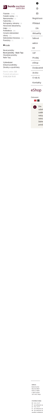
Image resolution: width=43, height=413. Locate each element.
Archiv (35, 73)
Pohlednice (7, 30)
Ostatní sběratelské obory (11, 34)
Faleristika (7, 21)
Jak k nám (34, 394)
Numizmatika (8, 18)
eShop (35, 63)
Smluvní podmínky (10, 64)
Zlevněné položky (10, 55)
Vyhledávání (7, 62)
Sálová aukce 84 (35, 43)
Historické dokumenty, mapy (12, 27)
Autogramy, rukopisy (11, 23)
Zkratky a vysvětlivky (11, 67)
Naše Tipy (7, 57)
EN (37, 28)
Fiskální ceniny (8, 16)
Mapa (39, 394)
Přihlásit (36, 23)
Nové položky (8, 50)
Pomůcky (6, 40)
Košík (6, 45)
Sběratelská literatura (11, 38)
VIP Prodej (35, 55)
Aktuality (36, 33)
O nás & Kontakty (36, 80)
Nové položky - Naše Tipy (13, 52)
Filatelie (6, 13)
